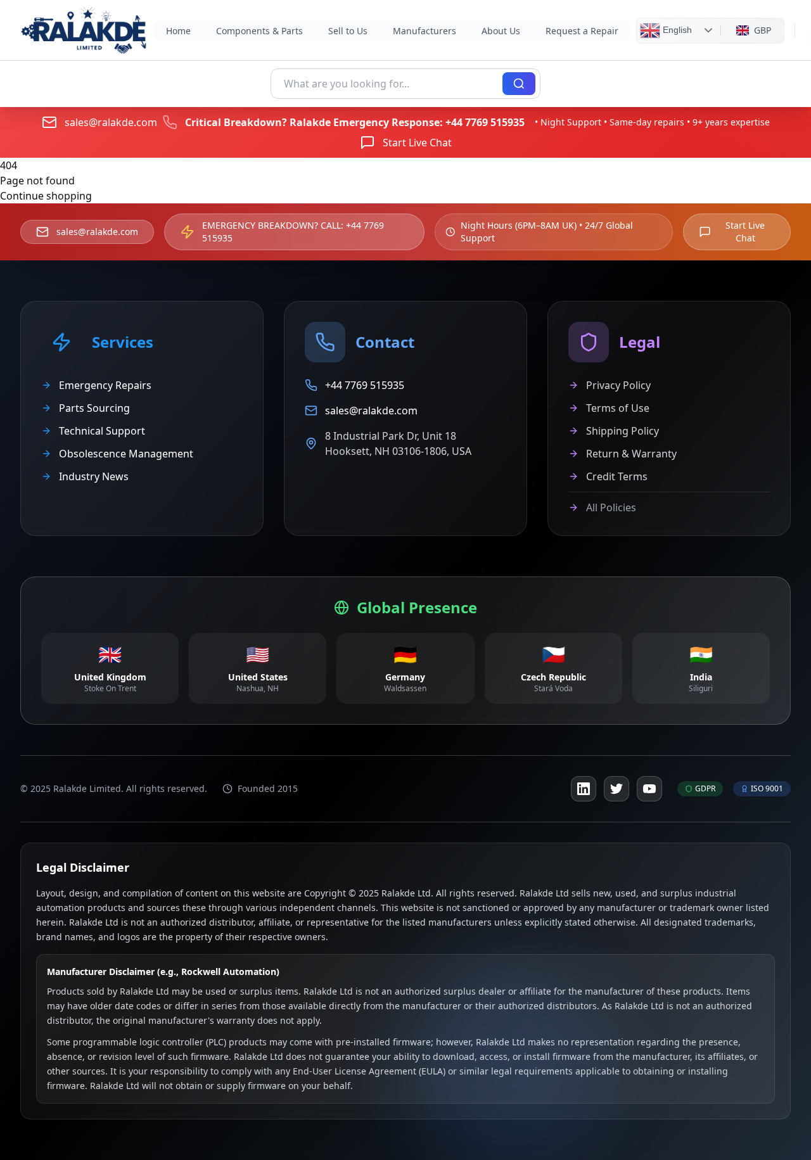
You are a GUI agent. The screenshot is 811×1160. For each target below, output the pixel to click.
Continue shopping (46, 196)
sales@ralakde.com (111, 122)
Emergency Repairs (105, 385)
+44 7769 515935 (485, 122)
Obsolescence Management (126, 454)
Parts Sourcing (94, 408)
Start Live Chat (417, 143)
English (676, 29)
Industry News (94, 476)
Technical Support (102, 431)
